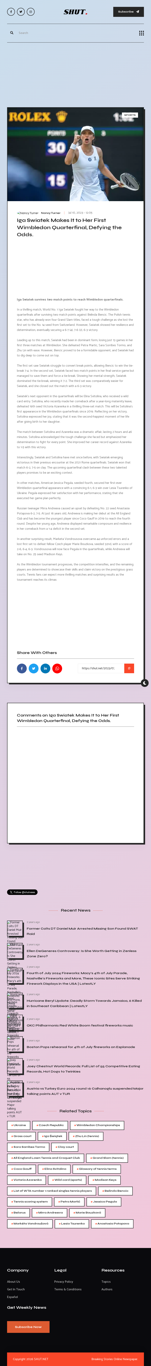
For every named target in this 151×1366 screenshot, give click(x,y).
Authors (106, 1289)
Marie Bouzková (87, 1213)
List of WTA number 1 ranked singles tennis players (51, 1191)
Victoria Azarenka (26, 1180)
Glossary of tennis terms (97, 1169)
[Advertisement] (75, 73)
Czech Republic (50, 1125)
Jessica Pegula (104, 1202)
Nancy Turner (51, 213)
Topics (106, 1281)
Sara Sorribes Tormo (28, 1147)
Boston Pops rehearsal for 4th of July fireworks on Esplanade (81, 1047)
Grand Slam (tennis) (107, 1158)
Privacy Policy (63, 1281)
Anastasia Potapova (112, 1224)
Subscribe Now (28, 1327)
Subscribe (126, 11)
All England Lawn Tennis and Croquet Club (45, 1158)
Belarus (18, 1213)
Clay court (65, 1147)
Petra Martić (69, 1202)
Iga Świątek (52, 1136)
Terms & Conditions (68, 1289)
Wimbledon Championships (97, 1125)
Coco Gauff (21, 1169)
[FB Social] (11, 12)
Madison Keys (104, 1180)
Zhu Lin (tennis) (86, 1136)
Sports (130, 115)
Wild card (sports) (67, 1180)
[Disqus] (75, 784)
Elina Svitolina (54, 1169)
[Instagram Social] (31, 12)
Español (12, 1297)
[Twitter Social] (21, 12)
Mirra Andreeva (49, 1213)
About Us (13, 1281)
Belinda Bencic (115, 1191)
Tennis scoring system (29, 1202)
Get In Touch (16, 1289)
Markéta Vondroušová (29, 1224)
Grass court (21, 1136)
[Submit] (12, 33)
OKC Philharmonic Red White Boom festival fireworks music (80, 1025)
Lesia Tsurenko (72, 1224)
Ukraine (18, 1125)
